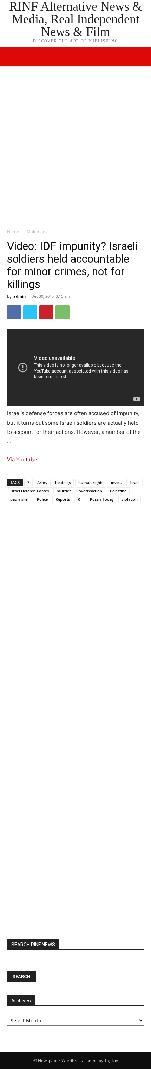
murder (64, 490)
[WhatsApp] (62, 312)
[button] (141, 56)
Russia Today (102, 499)
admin (19, 296)
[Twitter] (30, 312)
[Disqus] (75, 640)
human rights (90, 482)
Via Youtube (22, 459)
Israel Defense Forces (29, 490)
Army (42, 482)
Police (42, 499)
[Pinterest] (46, 312)
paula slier (19, 499)
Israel (134, 482)
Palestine (118, 490)
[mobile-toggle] (12, 56)
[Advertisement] (75, 149)
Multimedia (38, 231)
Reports (62, 499)
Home (13, 231)
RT (80, 499)
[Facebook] (14, 312)
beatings (63, 482)
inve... (116, 482)
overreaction (90, 490)
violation (130, 499)
